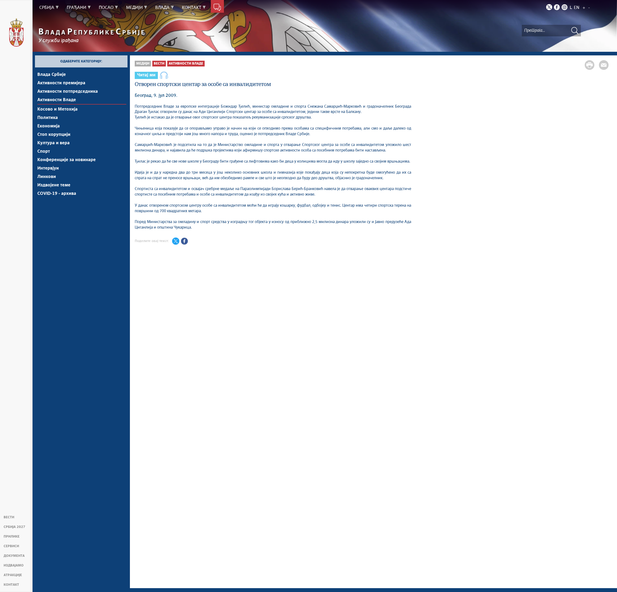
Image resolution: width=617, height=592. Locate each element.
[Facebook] (557, 7)
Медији (142, 63)
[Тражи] (575, 30)
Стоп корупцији (53, 134)
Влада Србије (51, 74)
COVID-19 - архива (56, 193)
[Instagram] (565, 7)
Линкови (46, 177)
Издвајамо (14, 565)
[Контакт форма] (217, 7)
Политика (47, 118)
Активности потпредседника (67, 91)
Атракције (13, 575)
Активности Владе (56, 100)
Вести (9, 517)
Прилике (12, 536)
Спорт (43, 151)
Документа (14, 556)
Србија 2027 (14, 527)
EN (576, 8)
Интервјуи (48, 168)
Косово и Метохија (57, 109)
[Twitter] (549, 7)
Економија (48, 126)
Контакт (11, 584)
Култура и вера (53, 143)
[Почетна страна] (16, 32)
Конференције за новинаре (66, 160)
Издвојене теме (53, 185)
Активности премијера (61, 83)
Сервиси (11, 546)
